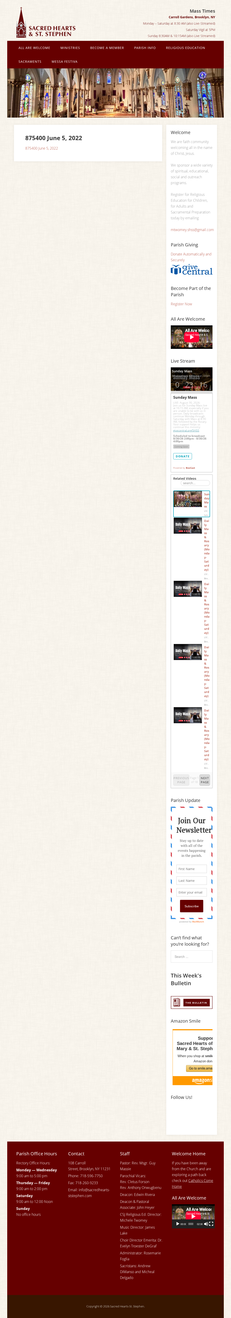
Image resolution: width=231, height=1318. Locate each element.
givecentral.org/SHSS (186, 430)
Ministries (70, 48)
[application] (193, 1216)
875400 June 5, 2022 (41, 148)
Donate (182, 456)
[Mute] (206, 1224)
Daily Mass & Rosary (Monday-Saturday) (207, 545)
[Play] (178, 1224)
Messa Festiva (65, 61)
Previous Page (181, 780)
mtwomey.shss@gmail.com (192, 229)
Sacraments (30, 61)
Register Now (181, 303)
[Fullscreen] (211, 1224)
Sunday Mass (206, 500)
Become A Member (107, 48)
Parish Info (145, 48)
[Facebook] (175, 1112)
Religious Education (185, 48)
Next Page (205, 780)
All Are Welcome (34, 48)
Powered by (184, 467)
